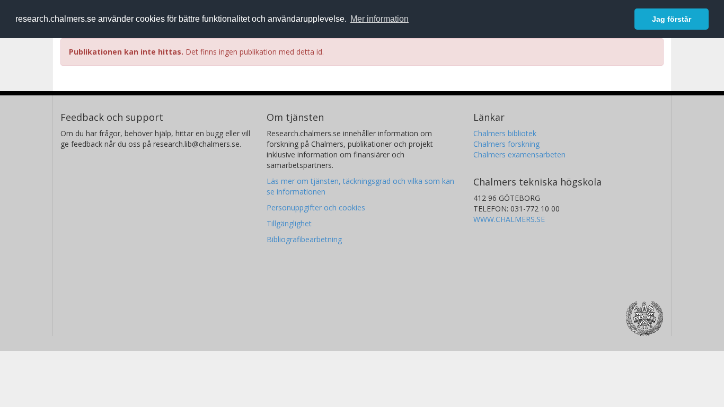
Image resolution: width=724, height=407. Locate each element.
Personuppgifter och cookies (316, 207)
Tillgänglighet (289, 223)
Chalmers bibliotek (504, 133)
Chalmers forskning (506, 144)
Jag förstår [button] (671, 19)
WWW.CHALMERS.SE (509, 219)
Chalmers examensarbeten (519, 154)
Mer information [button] (379, 18)
